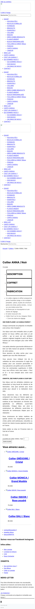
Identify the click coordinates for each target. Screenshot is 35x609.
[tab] (19, 274)
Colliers (11, 248)
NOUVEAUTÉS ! (12, 21)
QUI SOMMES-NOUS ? (11, 59)
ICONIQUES (11, 26)
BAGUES (10, 35)
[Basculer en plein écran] (3, 605)
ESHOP (6, 19)
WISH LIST (7, 53)
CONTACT (7, 68)
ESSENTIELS (11, 30)
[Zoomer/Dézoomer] (1, 605)
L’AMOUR (10, 50)
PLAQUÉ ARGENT (13, 39)
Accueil (5, 248)
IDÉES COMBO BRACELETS (16, 37)
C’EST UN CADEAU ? (11, 57)
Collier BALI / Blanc (19, 516)
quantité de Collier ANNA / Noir (13, 439)
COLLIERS (10, 32)
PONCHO (10, 46)
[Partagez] (4, 605)
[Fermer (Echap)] (6, 605)
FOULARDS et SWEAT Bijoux (16, 44)
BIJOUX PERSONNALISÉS (15, 41)
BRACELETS (11, 28)
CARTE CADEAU (12, 48)
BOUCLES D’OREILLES (14, 23)
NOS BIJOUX (11, 64)
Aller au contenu (6, 2)
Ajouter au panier (7, 441)
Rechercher (4, 15)
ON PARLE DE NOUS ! (14, 66)
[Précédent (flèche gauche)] (1, 607)
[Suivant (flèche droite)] (3, 607)
